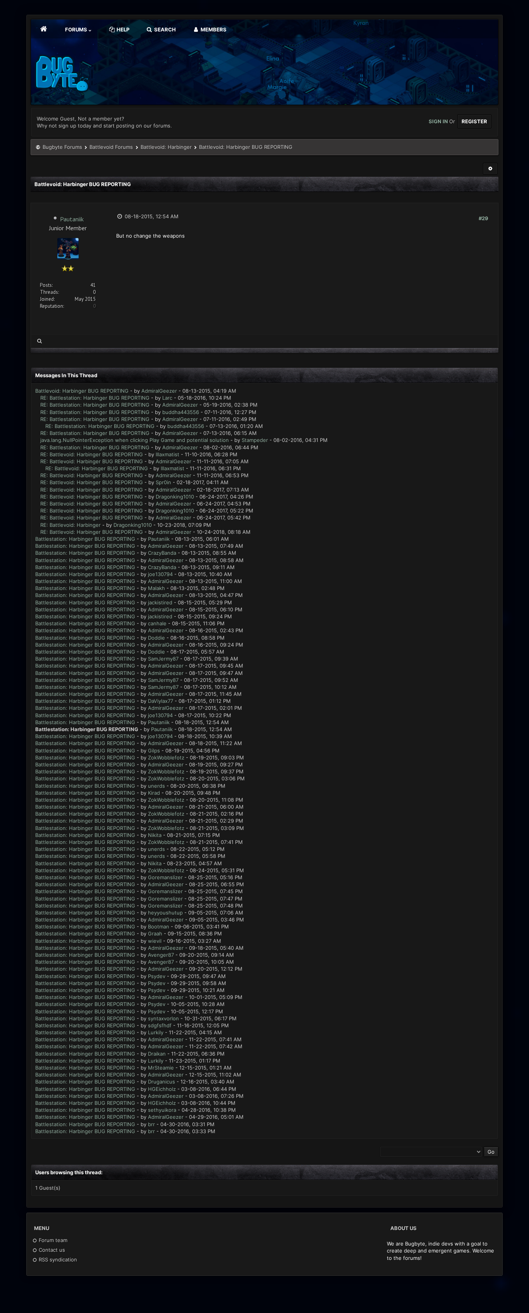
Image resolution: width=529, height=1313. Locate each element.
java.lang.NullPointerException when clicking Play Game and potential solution (134, 440)
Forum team (52, 1240)
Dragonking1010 (175, 496)
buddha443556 (180, 412)
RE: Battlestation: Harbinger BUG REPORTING (94, 398)
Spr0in (163, 482)
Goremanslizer (165, 877)
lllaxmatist (167, 454)
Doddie (156, 638)
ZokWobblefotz (166, 757)
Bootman (158, 926)
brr (151, 1124)
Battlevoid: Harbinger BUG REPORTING (82, 391)
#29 (483, 218)
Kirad (154, 793)
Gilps (154, 750)
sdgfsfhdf (160, 1025)
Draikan (157, 1054)
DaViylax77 (160, 701)
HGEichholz (162, 1089)
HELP (122, 29)
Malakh (156, 588)
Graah (155, 933)
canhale (157, 623)
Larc (167, 398)
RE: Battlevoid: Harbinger (70, 525)
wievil (154, 941)
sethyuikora (162, 1110)
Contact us (51, 1250)
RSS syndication (57, 1259)
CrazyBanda (162, 553)
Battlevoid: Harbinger (166, 147)
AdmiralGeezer (159, 391)
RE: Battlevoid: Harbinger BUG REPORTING (91, 454)
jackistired (160, 602)
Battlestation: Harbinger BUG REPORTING (85, 539)
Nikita (154, 835)
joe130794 (160, 574)
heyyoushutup (165, 912)
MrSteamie (161, 1068)
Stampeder (255, 440)
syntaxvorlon (163, 1018)
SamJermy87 (163, 659)
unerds (156, 786)
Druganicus (161, 1081)
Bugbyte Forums (62, 147)
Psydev (156, 976)
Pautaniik (72, 219)
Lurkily (155, 1032)
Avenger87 (161, 955)
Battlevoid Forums (111, 147)
